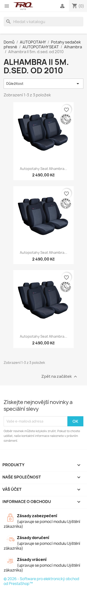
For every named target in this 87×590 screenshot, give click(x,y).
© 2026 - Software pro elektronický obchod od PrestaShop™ (41, 581)
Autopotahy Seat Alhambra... (43, 168)
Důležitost (43, 84)
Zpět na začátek (59, 376)
